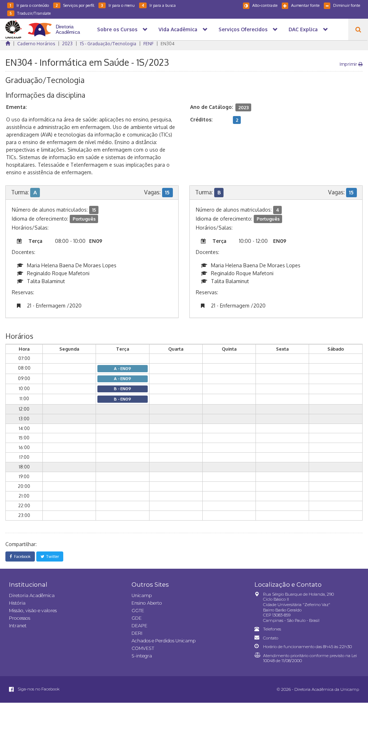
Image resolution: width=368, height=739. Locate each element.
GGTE (138, 610)
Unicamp (142, 595)
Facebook (21, 556)
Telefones (272, 629)
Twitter (51, 556)
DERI (137, 633)
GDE (137, 618)
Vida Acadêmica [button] (177, 29)
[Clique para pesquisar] (358, 29)
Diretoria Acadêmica (32, 595)
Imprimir (349, 64)
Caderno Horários (36, 43)
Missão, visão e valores (33, 610)
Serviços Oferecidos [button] (242, 29)
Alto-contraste (264, 5)
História (17, 603)
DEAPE (139, 625)
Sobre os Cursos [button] (117, 29)
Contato (270, 638)
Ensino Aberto (147, 603)
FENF (148, 43)
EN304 (168, 43)
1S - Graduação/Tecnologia (108, 43)
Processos (19, 618)
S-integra (142, 656)
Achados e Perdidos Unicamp (164, 640)
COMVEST (143, 648)
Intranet (18, 625)
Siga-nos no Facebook (38, 689)
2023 (67, 43)
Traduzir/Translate (30, 13)
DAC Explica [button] (303, 29)
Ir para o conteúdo (29, 5)
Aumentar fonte (305, 5)
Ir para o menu (118, 5)
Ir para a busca (159, 5)
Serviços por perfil (75, 5)
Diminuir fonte (346, 5)
